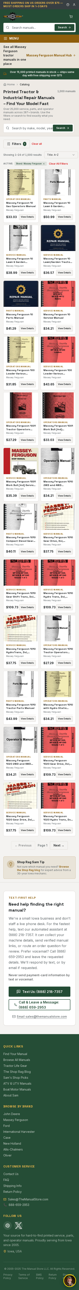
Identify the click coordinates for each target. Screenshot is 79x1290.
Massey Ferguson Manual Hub (49, 55)
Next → (59, 845)
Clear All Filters (58, 163)
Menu (14, 38)
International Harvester (19, 1131)
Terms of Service (24, 1276)
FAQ (6, 1180)
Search (62, 27)
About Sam (10, 1095)
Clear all (37, 143)
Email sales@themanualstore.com (42, 1016)
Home (11, 84)
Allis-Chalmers (13, 1149)
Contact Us (11, 1174)
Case (7, 1137)
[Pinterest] (7, 1225)
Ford (6, 1126)
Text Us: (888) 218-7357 (42, 992)
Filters (18, 144)
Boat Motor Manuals (17, 1089)
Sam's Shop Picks (15, 1077)
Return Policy (12, 1191)
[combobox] (39, 27)
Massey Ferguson (15, 1120)
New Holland (12, 1143)
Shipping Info (12, 1186)
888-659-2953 (19, 1205)
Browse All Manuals (16, 1060)
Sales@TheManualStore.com (28, 1199)
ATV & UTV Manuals (17, 1083)
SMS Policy (40, 1276)
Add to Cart (23, 182)
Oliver (7, 1155)
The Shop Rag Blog (17, 1071)
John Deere (11, 1114)
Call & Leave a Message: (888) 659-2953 (39, 1004)
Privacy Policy (7, 1276)
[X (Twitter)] (18, 1225)
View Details (27, 217)
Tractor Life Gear (15, 1065)
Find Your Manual (15, 1054)
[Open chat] (69, 1280)
